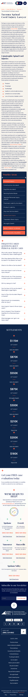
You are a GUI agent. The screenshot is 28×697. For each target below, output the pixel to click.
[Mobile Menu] (25, 3)
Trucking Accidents (14, 657)
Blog (6, 694)
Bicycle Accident (14, 665)
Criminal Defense (14, 654)
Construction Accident (11, 185)
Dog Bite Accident (10, 189)
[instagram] (22, 624)
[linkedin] (9, 624)
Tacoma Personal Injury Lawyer (12, 198)
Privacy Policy (13, 694)
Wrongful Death (9, 223)
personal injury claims (15, 144)
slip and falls (14, 29)
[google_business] (14, 624)
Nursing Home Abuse (10, 193)
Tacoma (19, 9)
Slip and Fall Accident (11, 211)
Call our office (8, 167)
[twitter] (5, 624)
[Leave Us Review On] (14, 512)
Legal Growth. (21, 692)
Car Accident (14, 660)
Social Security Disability (14, 651)
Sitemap (21, 694)
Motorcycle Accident (14, 663)
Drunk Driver (14, 668)
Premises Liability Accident (13, 203)
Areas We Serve (10, 9)
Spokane (17, 620)
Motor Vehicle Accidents (14, 645)
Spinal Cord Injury (10, 215)
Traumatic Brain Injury (11, 219)
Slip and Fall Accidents (14, 671)
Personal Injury (14, 648)
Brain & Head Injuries (14, 677)
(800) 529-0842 (7, 533)
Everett (8, 620)
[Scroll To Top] (14, 609)
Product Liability (9, 207)
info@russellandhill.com (8, 503)
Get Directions (7, 536)
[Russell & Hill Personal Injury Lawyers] (14, 613)
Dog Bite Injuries (14, 680)
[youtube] (18, 624)
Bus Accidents (14, 683)
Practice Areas (14, 642)
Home (3, 9)
